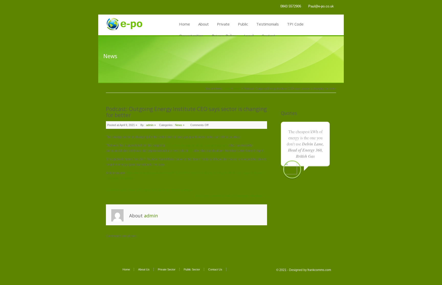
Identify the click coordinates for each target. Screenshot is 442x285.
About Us (144, 269)
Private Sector (166, 269)
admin (149, 125)
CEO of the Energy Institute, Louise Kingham (196, 145)
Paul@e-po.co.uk (321, 6)
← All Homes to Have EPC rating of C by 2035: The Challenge (149, 190)
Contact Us (215, 269)
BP (191, 151)
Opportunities (191, 35)
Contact (268, 35)
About (203, 24)
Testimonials (267, 24)
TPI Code (295, 24)
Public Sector (192, 269)
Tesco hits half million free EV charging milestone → (231, 196)
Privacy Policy (224, 35)
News (236, 88)
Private (223, 24)
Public (243, 24)
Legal (248, 35)
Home (184, 24)
